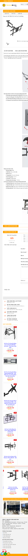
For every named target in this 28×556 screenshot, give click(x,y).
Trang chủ (5, 16)
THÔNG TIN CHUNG (7, 531)
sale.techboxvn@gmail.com (10, 527)
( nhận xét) (12, 242)
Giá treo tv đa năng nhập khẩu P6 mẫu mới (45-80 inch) (10, 488)
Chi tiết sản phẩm (8, 50)
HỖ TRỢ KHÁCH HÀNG (7, 539)
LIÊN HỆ (20, 13)
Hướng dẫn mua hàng (7, 541)
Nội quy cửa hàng (6, 537)
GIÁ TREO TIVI (11, 16)
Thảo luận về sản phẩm (21, 50)
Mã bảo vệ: (23, 280)
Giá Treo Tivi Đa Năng (19, 16)
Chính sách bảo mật (7, 534)
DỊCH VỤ (7, 13)
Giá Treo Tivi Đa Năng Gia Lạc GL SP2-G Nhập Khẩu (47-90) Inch (10, 430)
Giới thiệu (5, 532)
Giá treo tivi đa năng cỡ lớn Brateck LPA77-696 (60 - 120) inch (10, 458)
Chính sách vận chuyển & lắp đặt (9, 544)
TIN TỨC (13, 13)
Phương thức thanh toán (8, 542)
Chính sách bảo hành (7, 547)
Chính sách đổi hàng (7, 546)
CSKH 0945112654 (6, 536)
